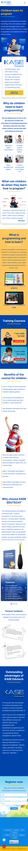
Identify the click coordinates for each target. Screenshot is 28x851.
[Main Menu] (24, 3)
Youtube (16, 830)
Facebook (8, 830)
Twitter (7, 835)
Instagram (21, 835)
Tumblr (14, 835)
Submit (15, 808)
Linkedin (15, 837)
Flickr (22, 830)
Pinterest (14, 832)
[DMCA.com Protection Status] (14, 841)
